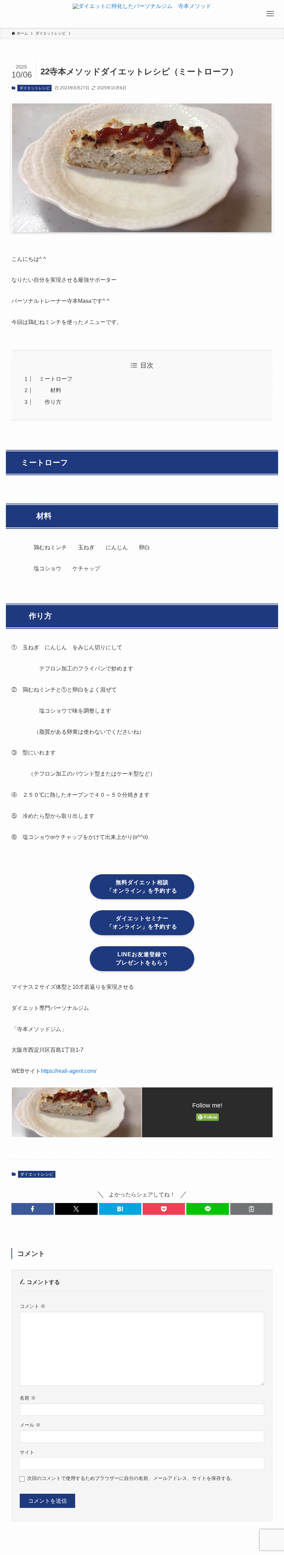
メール (30, 1425)
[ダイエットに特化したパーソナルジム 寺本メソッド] (142, 14)
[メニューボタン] (270, 14)
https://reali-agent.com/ (68, 1071)
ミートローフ (53, 379)
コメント (32, 1306)
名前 (28, 1398)
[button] (32, 1209)
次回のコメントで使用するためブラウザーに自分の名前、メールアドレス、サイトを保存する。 (131, 1478)
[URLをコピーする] (251, 1209)
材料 (47, 390)
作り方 (47, 402)
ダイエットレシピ (34, 88)
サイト (27, 1452)
